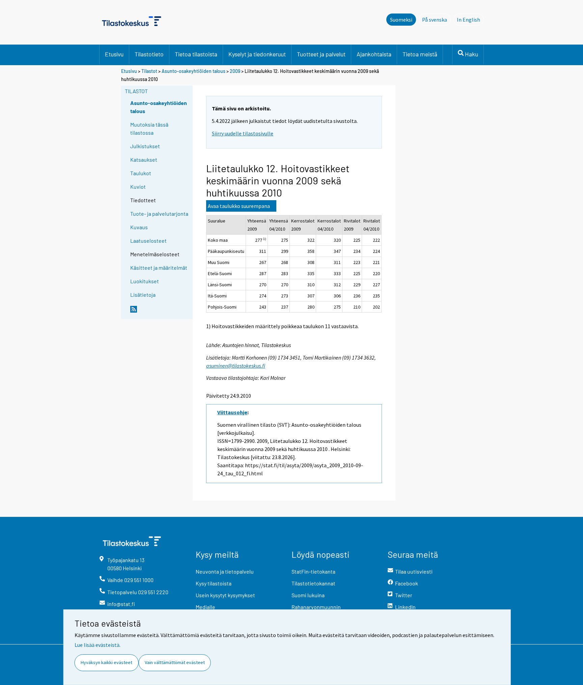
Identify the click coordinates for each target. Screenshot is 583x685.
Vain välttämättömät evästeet (175, 662)
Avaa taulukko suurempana (239, 206)
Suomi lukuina (308, 595)
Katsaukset (143, 159)
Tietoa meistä (419, 54)
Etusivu (114, 54)
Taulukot (140, 173)
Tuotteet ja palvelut (321, 54)
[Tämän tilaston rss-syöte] (160, 312)
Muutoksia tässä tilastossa (149, 128)
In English (470, 19)
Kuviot (138, 186)
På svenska (436, 19)
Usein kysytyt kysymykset (225, 595)
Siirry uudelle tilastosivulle (242, 133)
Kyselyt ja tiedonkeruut (257, 54)
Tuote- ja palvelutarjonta (159, 213)
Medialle (205, 607)
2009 (235, 71)
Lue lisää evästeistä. (97, 644)
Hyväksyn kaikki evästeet (106, 662)
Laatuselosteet (148, 240)
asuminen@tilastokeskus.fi (235, 365)
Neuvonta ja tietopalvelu (225, 571)
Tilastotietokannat (313, 583)
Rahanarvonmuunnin (316, 607)
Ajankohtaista (374, 54)
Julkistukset (145, 146)
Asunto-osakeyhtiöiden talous (193, 71)
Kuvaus (139, 227)
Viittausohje (232, 412)
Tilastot (149, 71)
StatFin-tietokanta (313, 571)
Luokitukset (144, 281)
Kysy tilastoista (213, 583)
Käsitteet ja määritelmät (158, 267)
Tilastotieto (149, 54)
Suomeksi (401, 19)
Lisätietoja (143, 294)
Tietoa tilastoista (196, 54)
